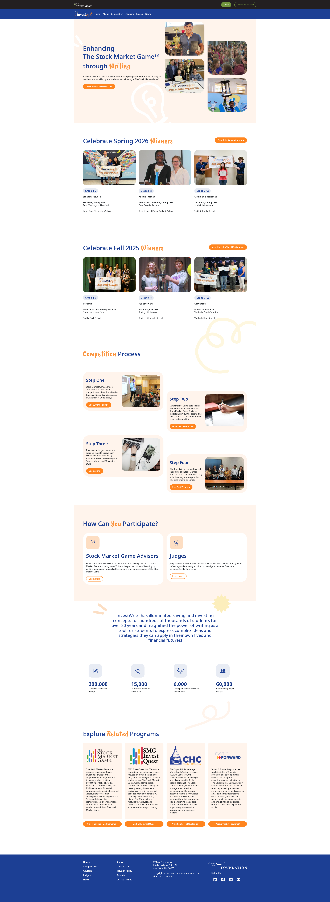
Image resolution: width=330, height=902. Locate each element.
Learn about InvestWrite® (99, 86)
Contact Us (123, 866)
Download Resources (182, 426)
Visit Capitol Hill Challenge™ (185, 823)
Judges (139, 14)
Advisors (130, 14)
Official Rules (124, 879)
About (106, 14)
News (148, 14)
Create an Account (245, 4)
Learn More (94, 578)
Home (97, 14)
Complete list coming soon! (230, 140)
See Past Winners (181, 487)
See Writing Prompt (98, 404)
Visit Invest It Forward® (228, 823)
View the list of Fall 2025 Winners (228, 247)
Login (226, 4)
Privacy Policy (124, 870)
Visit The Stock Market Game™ (102, 823)
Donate (121, 875)
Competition (117, 14)
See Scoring (94, 470)
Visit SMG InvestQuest (144, 823)
